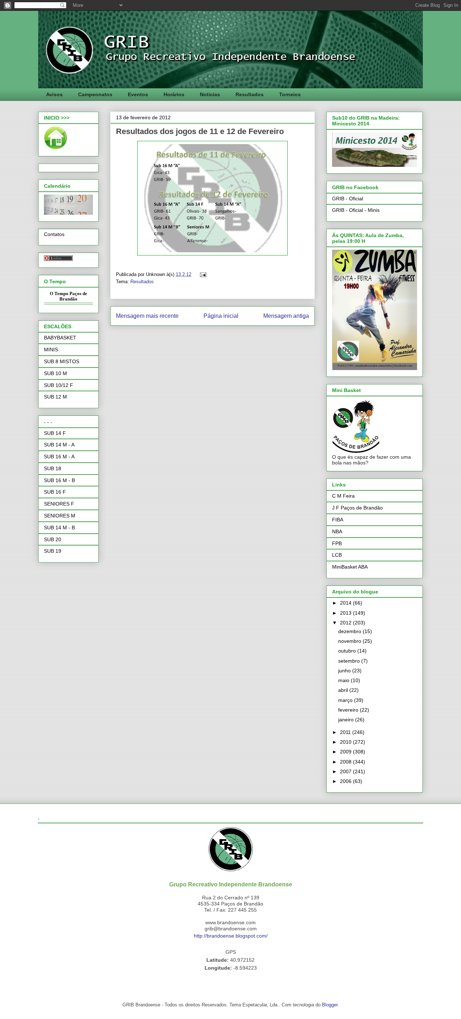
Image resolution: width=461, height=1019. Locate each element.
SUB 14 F (55, 433)
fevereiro (349, 710)
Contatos (54, 234)
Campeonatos (95, 94)
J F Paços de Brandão (357, 508)
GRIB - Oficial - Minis (356, 210)
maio (344, 680)
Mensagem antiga (286, 316)
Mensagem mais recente (147, 316)
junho (345, 670)
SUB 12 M (55, 397)
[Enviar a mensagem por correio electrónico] (201, 274)
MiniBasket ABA (350, 567)
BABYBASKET (60, 338)
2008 (346, 762)
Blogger (329, 1004)
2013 (346, 613)
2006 (346, 781)
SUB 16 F (55, 492)
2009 (346, 752)
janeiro (346, 719)
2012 (346, 623)
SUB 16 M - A (59, 456)
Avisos (54, 94)
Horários (174, 94)
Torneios (290, 94)
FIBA (337, 519)
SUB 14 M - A (59, 445)
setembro (349, 661)
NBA (337, 531)
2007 (346, 771)
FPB (337, 543)
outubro (347, 651)
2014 (346, 603)
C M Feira (343, 496)
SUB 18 (52, 468)
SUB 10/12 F (58, 385)
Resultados (250, 94)
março (346, 700)
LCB (337, 555)
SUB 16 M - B (59, 480)
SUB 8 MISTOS (61, 361)
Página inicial (220, 316)
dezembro (350, 631)
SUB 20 (52, 539)
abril (343, 690)
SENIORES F (59, 504)
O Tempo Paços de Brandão (68, 296)
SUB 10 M (55, 373)
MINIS (51, 349)
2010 (346, 742)
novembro (350, 641)
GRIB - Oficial (347, 198)
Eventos (138, 94)
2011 (346, 732)
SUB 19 (52, 551)
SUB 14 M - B (59, 527)
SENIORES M (59, 516)
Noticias (210, 94)
